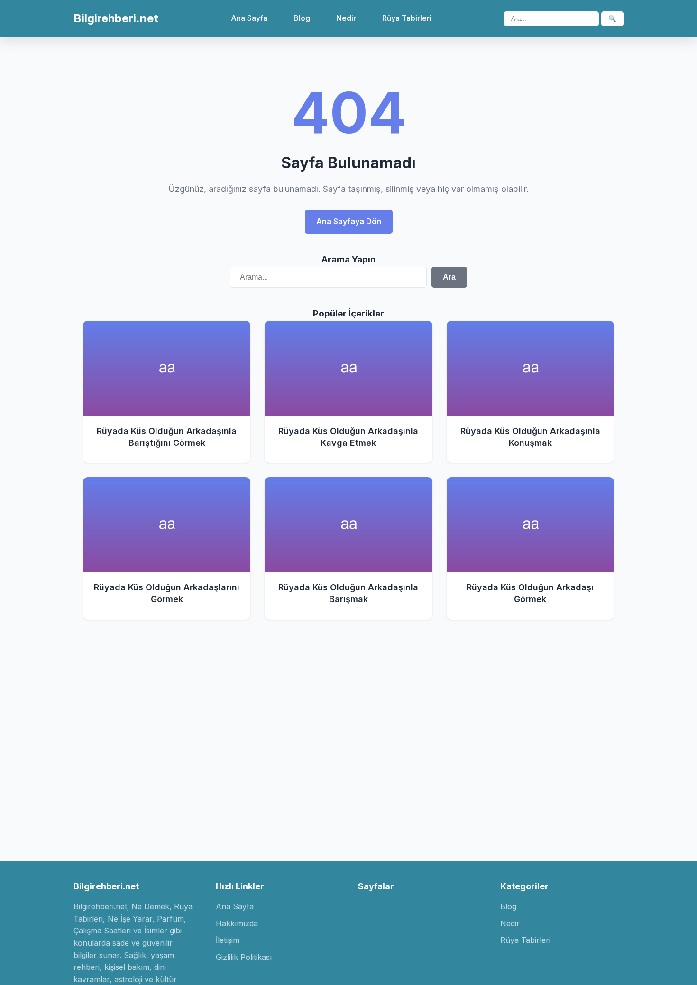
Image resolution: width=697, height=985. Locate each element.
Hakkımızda (237, 923)
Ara (449, 277)
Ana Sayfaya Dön (348, 221)
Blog (301, 18)
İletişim (227, 940)
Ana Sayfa (249, 18)
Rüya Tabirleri (406, 18)
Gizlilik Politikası (244, 957)
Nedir (346, 18)
